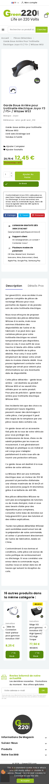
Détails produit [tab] (38, 286)
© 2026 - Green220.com (24, 764)
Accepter (25, 781)
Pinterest (39, 215)
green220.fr (15, 295)
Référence (8, 120)
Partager (11, 215)
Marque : (7, 116)
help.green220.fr (13, 516)
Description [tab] (14, 286)
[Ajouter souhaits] (15, 608)
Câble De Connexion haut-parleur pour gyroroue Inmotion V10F (13, 633)
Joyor (16, 116)
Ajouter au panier (27, 176)
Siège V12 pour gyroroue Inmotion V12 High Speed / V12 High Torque (36, 632)
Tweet (25, 215)
